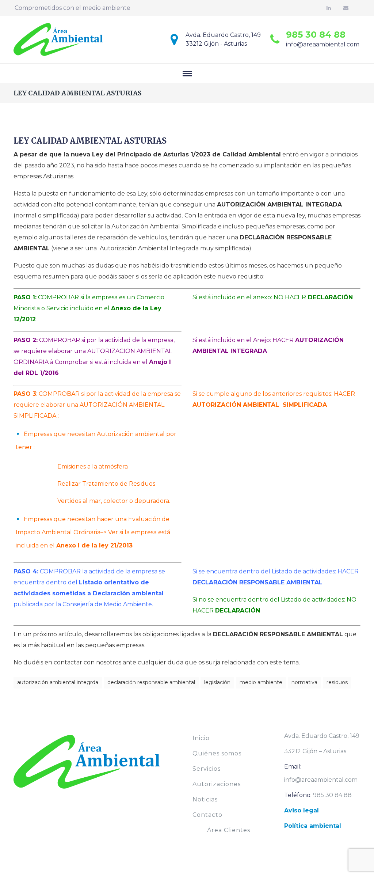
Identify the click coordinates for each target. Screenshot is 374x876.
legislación (217, 682)
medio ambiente (261, 682)
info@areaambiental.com (322, 44)
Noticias (205, 799)
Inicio (201, 738)
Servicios (206, 768)
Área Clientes (228, 830)
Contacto (207, 814)
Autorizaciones (216, 784)
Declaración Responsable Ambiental (151, 682)
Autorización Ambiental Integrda (57, 682)
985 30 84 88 (316, 34)
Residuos (337, 682)
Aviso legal (301, 810)
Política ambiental (312, 825)
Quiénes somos (216, 753)
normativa (304, 682)
